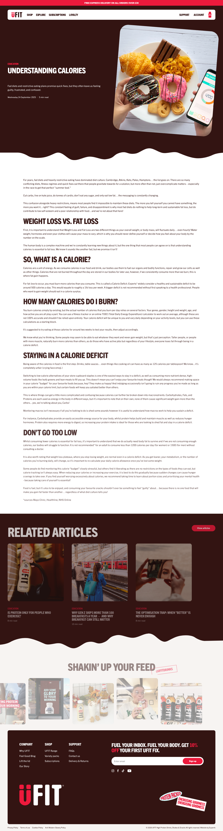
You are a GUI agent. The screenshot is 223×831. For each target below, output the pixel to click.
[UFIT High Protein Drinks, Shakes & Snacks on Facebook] (118, 771)
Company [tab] (26, 744)
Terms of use (25, 827)
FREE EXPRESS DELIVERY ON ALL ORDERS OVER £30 (111, 2)
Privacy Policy (13, 827)
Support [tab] (75, 744)
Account (199, 14)
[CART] (209, 15)
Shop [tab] (48, 744)
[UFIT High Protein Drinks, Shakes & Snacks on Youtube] (129, 771)
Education (13, 63)
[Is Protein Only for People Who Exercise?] (36, 572)
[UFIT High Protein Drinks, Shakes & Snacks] (17, 14)
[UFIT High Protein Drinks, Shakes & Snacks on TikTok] (123, 771)
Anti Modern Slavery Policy (55, 827)
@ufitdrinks (164, 670)
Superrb (212, 827)
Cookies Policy (37, 827)
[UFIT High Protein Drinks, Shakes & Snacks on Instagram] (113, 771)
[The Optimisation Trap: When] (164, 572)
